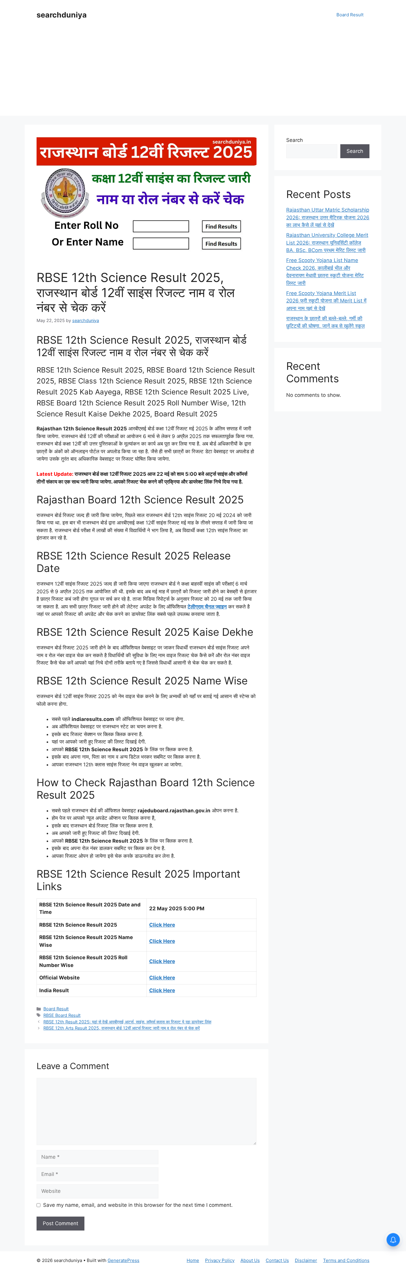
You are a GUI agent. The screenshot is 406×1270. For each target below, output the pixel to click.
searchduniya (62, 14)
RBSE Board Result (62, 1015)
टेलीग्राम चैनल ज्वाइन (207, 607)
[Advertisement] (203, 74)
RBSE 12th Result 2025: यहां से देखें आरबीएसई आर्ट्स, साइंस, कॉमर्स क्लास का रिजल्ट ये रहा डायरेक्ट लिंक (127, 1021)
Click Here (162, 925)
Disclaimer (306, 1260)
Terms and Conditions (346, 1260)
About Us (250, 1260)
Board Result (349, 15)
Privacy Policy (220, 1260)
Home (193, 1260)
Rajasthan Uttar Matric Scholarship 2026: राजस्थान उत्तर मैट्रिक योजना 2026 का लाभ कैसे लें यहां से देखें (327, 217)
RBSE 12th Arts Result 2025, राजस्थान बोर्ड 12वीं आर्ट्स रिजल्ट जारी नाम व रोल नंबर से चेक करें (121, 1027)
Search (294, 140)
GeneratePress (123, 1260)
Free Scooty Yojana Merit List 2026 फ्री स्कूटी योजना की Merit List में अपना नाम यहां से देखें (326, 300)
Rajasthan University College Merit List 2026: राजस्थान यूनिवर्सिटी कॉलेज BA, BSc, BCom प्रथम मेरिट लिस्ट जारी (327, 242)
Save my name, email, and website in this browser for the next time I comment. (138, 1205)
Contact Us (277, 1260)
